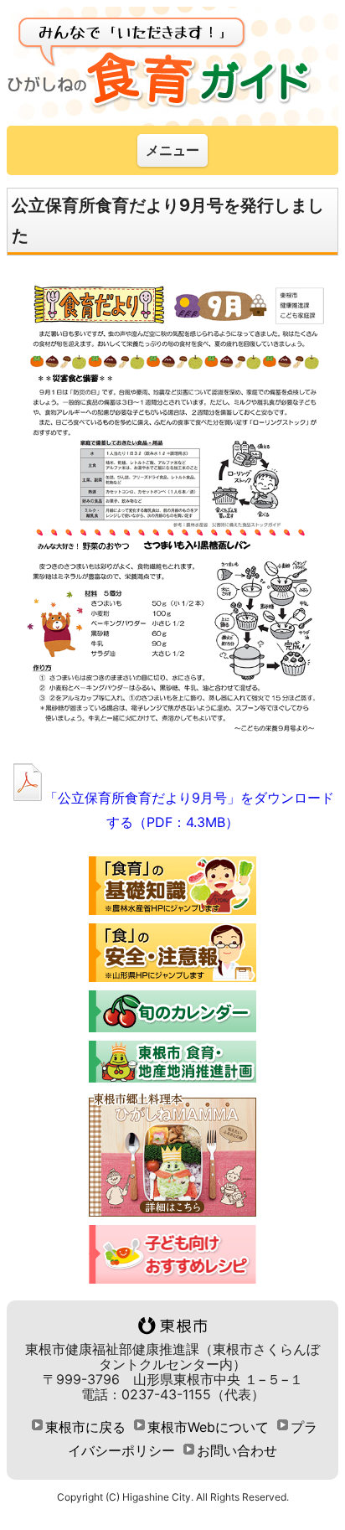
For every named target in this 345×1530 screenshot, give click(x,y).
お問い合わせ (237, 1450)
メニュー (172, 150)
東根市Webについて (208, 1427)
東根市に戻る (85, 1427)
